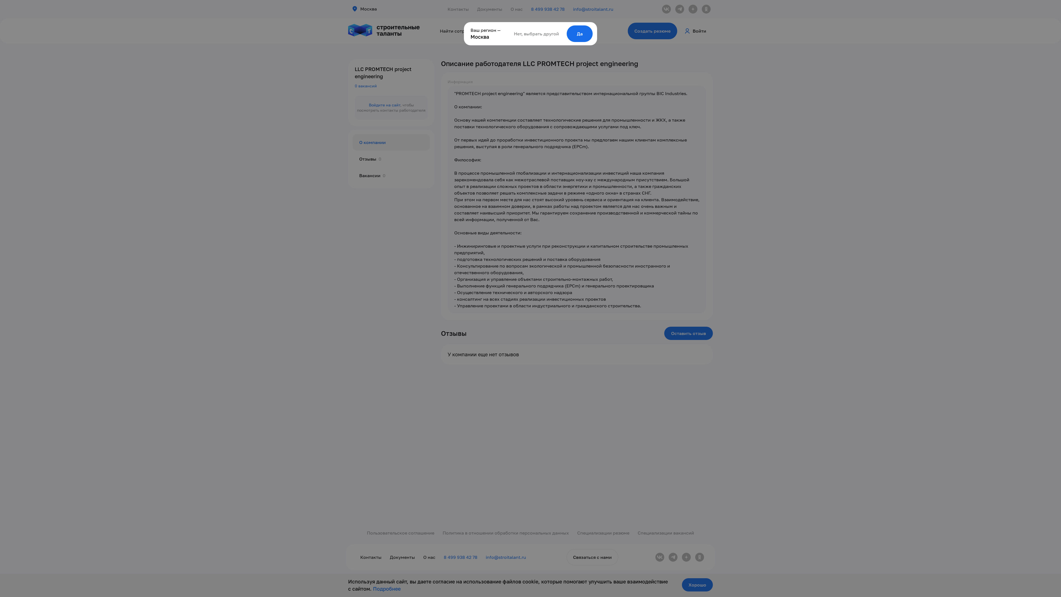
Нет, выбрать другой (536, 33)
